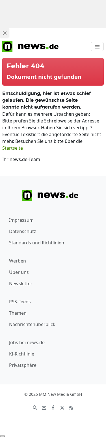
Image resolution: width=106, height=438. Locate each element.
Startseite (12, 148)
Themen (18, 313)
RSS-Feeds (20, 302)
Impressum (21, 220)
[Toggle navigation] (97, 46)
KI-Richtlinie (21, 354)
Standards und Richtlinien (36, 243)
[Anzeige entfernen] (2, 436)
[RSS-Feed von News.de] (71, 407)
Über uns (19, 272)
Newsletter (21, 283)
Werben (17, 261)
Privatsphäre (22, 365)
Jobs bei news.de (27, 342)
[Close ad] (4, 32)
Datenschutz (22, 231)
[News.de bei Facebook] (53, 407)
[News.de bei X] (62, 407)
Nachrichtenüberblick (32, 324)
